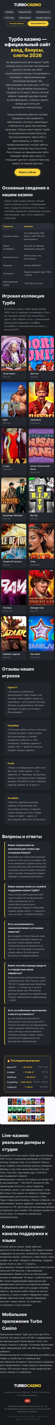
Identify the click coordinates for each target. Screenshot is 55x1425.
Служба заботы (43, 18)
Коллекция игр (43, 12)
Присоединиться (38, 23)
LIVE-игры (9, 18)
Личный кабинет (16, 23)
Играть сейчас (27, 172)
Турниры (9, 12)
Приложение (25, 18)
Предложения (25, 12)
